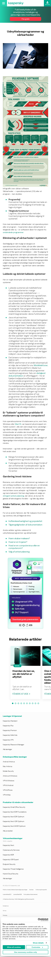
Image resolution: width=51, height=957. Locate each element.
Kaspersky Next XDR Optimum (13, 821)
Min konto (47, 4)
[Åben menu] (3, 3)
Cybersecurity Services (11, 850)
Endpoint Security (9, 864)
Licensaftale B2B (17, 894)
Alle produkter (8, 831)
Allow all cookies (14, 947)
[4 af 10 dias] (21, 703)
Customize (36, 947)
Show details (38, 943)
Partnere (5, 915)
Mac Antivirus (7, 766)
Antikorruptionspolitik (41, 889)
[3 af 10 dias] (18, 703)
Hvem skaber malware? (19, 538)
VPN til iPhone (7, 790)
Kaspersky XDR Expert (11, 859)
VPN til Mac (7, 795)
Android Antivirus (9, 762)
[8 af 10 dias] (32, 703)
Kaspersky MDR (8, 855)
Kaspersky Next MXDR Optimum (14, 826)
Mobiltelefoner (41, 365)
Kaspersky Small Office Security (14, 807)
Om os (4, 910)
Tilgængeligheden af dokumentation (25, 524)
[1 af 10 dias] (12, 703)
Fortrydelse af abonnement (30, 894)
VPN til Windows (8, 781)
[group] (25, 672)
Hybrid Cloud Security (10, 874)
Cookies (31, 889)
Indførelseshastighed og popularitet (25, 521)
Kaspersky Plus (8, 726)
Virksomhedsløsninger (12, 838)
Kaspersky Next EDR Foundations (14, 812)
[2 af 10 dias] (15, 703)
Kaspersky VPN (8, 740)
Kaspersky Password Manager (13, 745)
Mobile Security (8, 771)
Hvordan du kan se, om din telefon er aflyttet (23, 674)
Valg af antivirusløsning (19, 551)
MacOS (18, 424)
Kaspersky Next (8, 845)
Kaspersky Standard (10, 721)
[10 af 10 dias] (38, 703)
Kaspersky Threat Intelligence (13, 869)
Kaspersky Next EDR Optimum (13, 817)
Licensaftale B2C (7, 894)
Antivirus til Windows (10, 776)
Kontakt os (6, 906)
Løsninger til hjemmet (12, 716)
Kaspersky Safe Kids (10, 735)
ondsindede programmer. (13, 232)
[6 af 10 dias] (27, 703)
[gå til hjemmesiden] (16, 3)
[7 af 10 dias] (29, 703)
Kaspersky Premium (10, 730)
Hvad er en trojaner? (18, 542)
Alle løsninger (7, 749)
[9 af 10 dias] (35, 703)
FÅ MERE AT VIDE (20, 694)
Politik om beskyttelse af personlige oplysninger (15, 889)
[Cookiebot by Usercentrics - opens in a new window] (38, 919)
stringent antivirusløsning (13, 496)
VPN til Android (8, 785)
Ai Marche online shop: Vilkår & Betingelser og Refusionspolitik (18, 899)
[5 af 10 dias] (24, 703)
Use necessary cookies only (25, 952)
